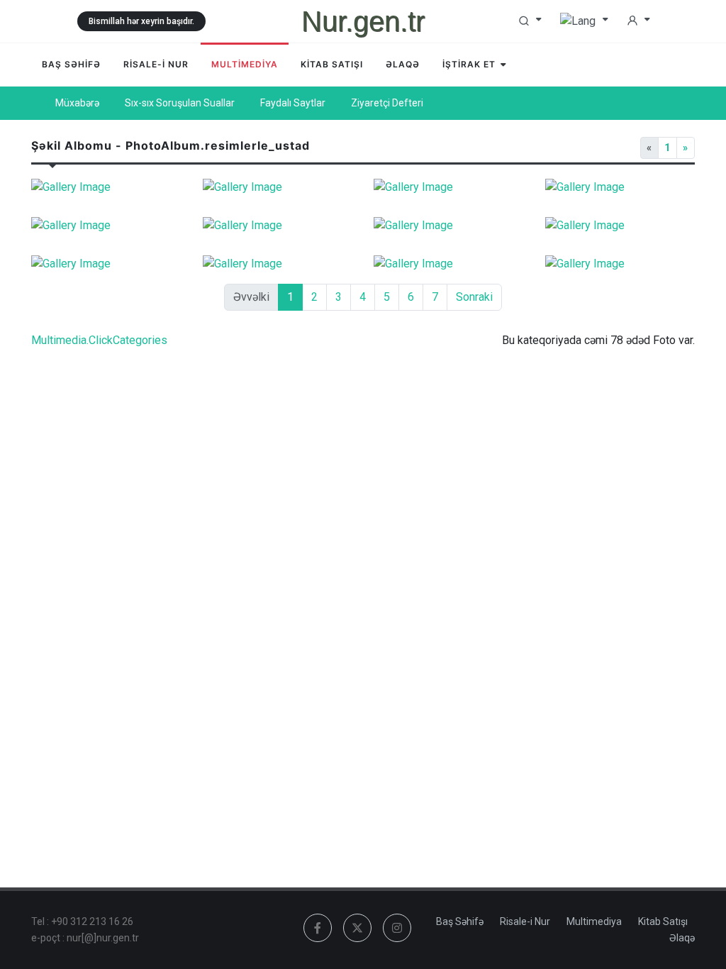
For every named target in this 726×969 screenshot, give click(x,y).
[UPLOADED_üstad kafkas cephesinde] (278, 187)
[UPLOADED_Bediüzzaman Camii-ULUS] (106, 187)
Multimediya (594, 921)
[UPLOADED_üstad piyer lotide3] (278, 263)
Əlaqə (682, 937)
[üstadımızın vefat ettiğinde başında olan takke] (620, 187)
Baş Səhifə (460, 921)
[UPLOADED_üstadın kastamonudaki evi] (620, 263)
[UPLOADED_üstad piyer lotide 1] (449, 263)
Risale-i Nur (525, 921)
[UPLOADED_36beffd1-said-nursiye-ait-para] (449, 225)
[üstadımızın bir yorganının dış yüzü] (278, 225)
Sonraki (474, 297)
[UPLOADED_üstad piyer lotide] (106, 263)
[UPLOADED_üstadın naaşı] (620, 225)
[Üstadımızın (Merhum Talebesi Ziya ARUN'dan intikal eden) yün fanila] (106, 225)
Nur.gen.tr (363, 21)
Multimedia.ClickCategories (99, 340)
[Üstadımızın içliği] (449, 187)
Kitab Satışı (663, 921)
